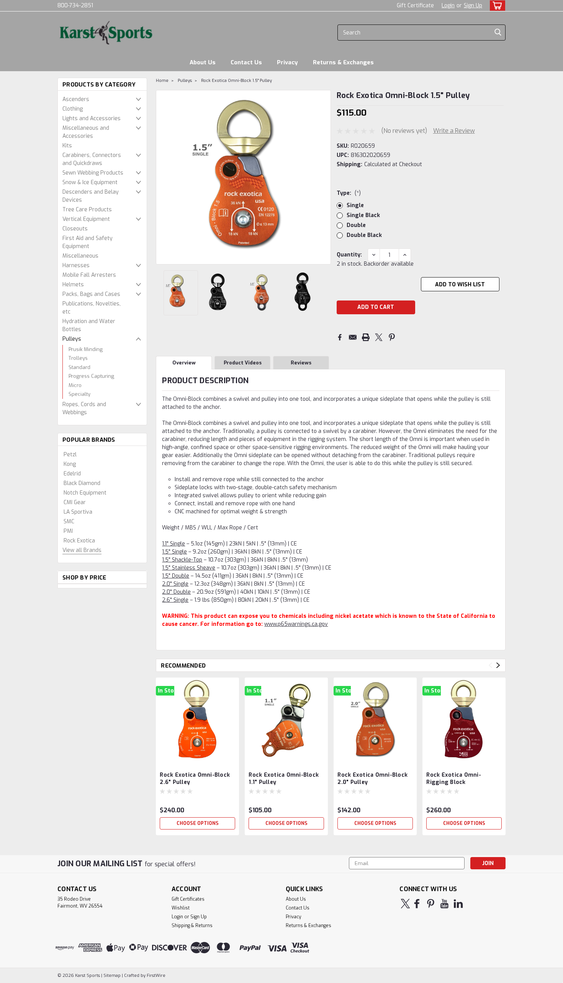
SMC (69, 521)
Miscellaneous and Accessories (85, 132)
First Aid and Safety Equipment (87, 242)
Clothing (72, 109)
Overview (184, 362)
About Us (203, 62)
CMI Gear (75, 502)
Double (356, 225)
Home (162, 80)
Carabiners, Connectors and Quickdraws (91, 159)
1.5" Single (174, 551)
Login (448, 5)
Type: (349, 193)
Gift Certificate (415, 5)
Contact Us (246, 62)
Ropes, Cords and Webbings (84, 408)
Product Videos (243, 362)
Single (355, 205)
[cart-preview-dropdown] (496, 5)
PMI (68, 531)
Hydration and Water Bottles (88, 325)
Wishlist (181, 908)
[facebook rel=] (417, 903)
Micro (75, 385)
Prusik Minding (86, 349)
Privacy (287, 62)
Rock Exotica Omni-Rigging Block (453, 778)
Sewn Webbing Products (92, 172)
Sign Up (473, 5)
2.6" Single (175, 600)
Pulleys (71, 339)
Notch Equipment (85, 492)
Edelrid (72, 473)
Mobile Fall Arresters (89, 275)
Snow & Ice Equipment (90, 182)
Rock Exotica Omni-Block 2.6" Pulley (195, 778)
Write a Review (454, 131)
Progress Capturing (91, 376)
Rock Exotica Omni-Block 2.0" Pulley (372, 778)
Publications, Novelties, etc (91, 307)
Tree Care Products (87, 209)
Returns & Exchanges (343, 62)
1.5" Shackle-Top (182, 559)
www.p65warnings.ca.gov (296, 624)
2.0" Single (175, 584)
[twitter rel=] (405, 903)
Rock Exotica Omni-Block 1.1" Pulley (284, 778)
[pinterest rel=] (430, 903)
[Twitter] (379, 337)
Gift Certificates (188, 899)
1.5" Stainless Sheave (188, 568)
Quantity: (349, 254)
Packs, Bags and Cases (91, 294)
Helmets (73, 284)
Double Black (364, 235)
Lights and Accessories (91, 118)
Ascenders (75, 99)
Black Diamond (82, 483)
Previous (162, 177)
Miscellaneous (80, 256)
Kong (70, 464)
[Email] (353, 337)
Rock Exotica (79, 540)
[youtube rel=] (444, 903)
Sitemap (112, 975)
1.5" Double (175, 576)
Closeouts (75, 228)
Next (324, 177)
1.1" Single (173, 543)
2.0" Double (176, 592)
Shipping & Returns (192, 926)
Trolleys (78, 358)
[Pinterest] (392, 337)
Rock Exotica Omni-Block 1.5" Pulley (236, 80)
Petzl (70, 454)
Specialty (79, 394)
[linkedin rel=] (458, 903)
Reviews (301, 362)
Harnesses (76, 265)
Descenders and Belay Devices (90, 196)
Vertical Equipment (86, 219)
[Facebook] (340, 337)
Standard (79, 367)
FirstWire (155, 975)
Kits (67, 145)
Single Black (363, 215)
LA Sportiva (78, 512)
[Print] (366, 337)
